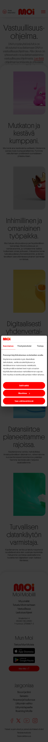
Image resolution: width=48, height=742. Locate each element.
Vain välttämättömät (24, 401)
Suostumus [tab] (8, 346)
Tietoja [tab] (40, 346)
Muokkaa (22, 393)
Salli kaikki (24, 385)
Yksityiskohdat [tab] (24, 346)
